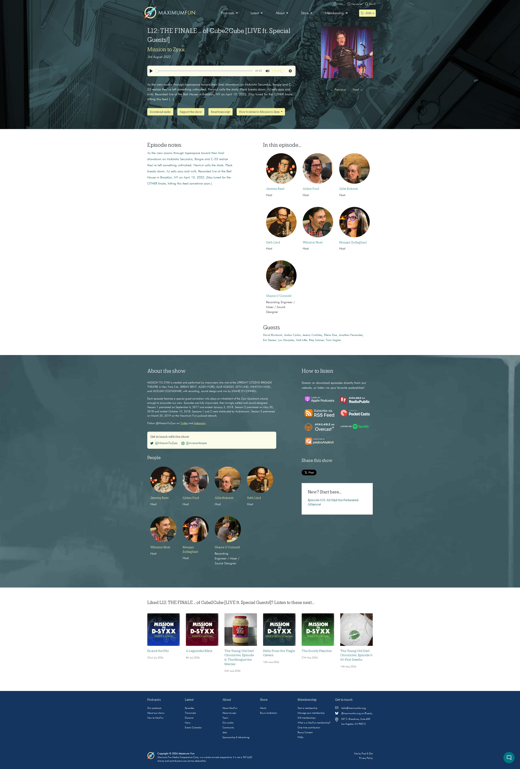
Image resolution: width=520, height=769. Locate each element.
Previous (338, 89)
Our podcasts (154, 708)
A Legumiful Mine (199, 651)
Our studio (228, 723)
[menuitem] (229, 13)
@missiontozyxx (196, 443)
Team (225, 718)
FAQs (300, 737)
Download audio (160, 111)
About (280, 13)
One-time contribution (309, 728)
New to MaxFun (155, 718)
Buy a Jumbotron (268, 713)
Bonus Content (305, 732)
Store (305, 13)
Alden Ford (311, 189)
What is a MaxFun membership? (314, 723)
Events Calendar (193, 728)
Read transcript (220, 111)
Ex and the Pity (158, 651)
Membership (334, 13)
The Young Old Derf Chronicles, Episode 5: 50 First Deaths (356, 655)
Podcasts (227, 13)
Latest (255, 13)
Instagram (200, 423)
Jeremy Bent (275, 189)
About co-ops (229, 713)
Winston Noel (313, 242)
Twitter (184, 423)
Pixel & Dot (367, 754)
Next (358, 89)
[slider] (204, 71)
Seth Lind (273, 242)
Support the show (191, 111)
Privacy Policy (366, 758)
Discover (189, 718)
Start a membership (307, 708)
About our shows (155, 713)
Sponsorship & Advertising (235, 737)
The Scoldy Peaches (317, 651)
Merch (263, 708)
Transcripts (190, 713)
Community (228, 728)
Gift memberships (307, 718)
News (188, 723)
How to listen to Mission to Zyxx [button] (259, 111)
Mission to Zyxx (166, 49)
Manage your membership (311, 713)
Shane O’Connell (278, 296)
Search (372, 4)
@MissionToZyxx (166, 443)
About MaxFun (229, 708)
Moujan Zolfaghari (353, 242)
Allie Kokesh (348, 189)
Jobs (224, 732)
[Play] (151, 71)
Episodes (189, 708)
